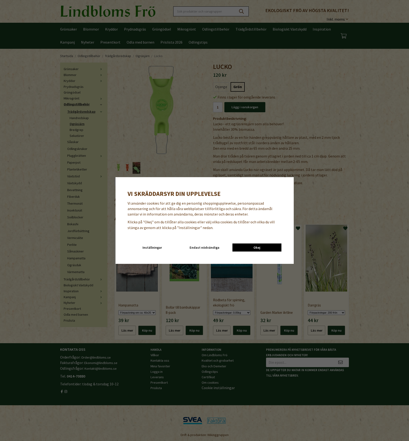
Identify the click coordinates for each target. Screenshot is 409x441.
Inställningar (152, 247)
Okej (256, 247)
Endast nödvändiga (204, 247)
